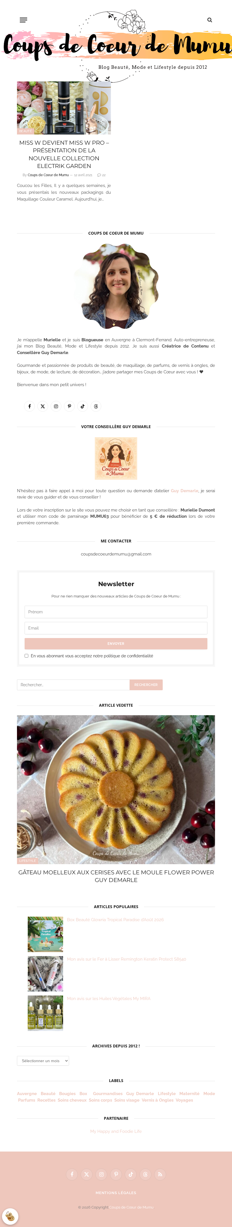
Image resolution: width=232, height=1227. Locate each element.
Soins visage (126, 1100)
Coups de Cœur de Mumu (131, 1207)
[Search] (209, 20)
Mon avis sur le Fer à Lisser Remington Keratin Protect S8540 (126, 959)
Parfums (26, 1100)
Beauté (25, 131)
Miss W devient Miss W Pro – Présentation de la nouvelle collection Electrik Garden (64, 154)
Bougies (67, 1093)
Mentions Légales (116, 1193)
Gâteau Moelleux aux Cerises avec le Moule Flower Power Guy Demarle (116, 876)
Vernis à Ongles (157, 1100)
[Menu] (23, 20)
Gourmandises (108, 1093)
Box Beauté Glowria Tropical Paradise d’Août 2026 (115, 919)
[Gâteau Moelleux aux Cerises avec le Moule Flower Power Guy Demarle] (116, 789)
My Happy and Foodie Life (116, 1131)
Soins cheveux (72, 1100)
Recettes (46, 1100)
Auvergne (27, 1093)
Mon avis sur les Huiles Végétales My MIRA (109, 998)
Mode (209, 1093)
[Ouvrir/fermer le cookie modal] (10, 1216)
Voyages (184, 1100)
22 (104, 175)
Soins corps (100, 1100)
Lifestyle (27, 861)
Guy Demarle (184, 490)
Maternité (189, 1093)
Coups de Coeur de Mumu (48, 175)
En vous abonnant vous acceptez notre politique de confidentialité (92, 656)
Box (84, 1093)
